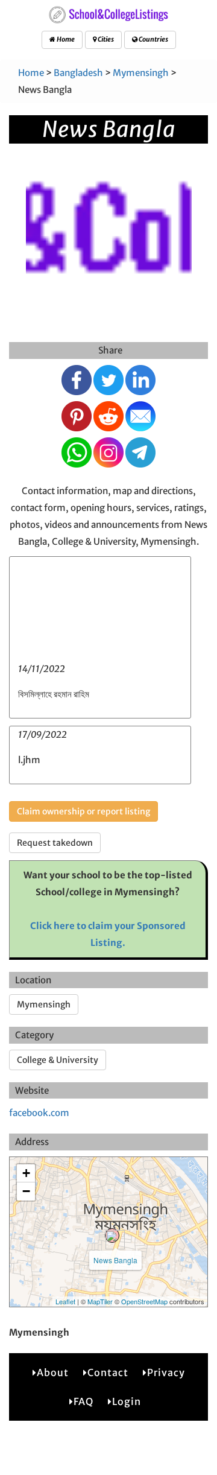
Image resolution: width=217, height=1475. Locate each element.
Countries (152, 39)
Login (126, 1401)
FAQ (83, 1401)
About (53, 1372)
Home (65, 39)
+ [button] (26, 1173)
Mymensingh (141, 72)
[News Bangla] (112, 1235)
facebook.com (39, 1112)
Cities (105, 39)
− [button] (26, 1191)
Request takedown (55, 842)
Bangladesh (78, 72)
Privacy (166, 1372)
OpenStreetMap (144, 1301)
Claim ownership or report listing (83, 811)
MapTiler (100, 1301)
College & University (57, 1060)
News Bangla (115, 1260)
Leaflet (65, 1301)
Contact (107, 1372)
